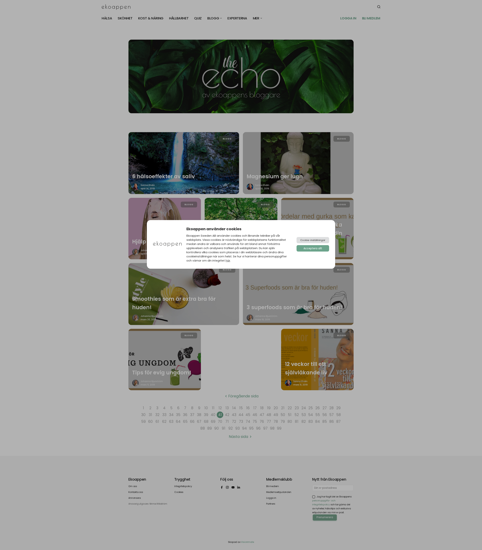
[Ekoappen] (167, 244)
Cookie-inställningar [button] (312, 240)
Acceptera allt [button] (313, 248)
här (228, 260)
